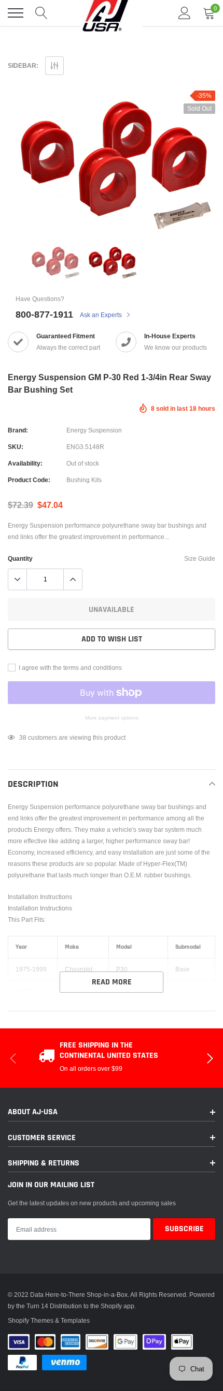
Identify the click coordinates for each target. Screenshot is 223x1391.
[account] (184, 13)
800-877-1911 (44, 314)
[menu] (15, 13)
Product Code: (29, 480)
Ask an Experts (101, 315)
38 (22, 737)
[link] (54, 262)
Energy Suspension (94, 430)
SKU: (15, 447)
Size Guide (199, 558)
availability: (25, 463)
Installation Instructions (40, 897)
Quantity (20, 558)
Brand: (18, 430)
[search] (41, 13)
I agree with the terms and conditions (69, 667)
